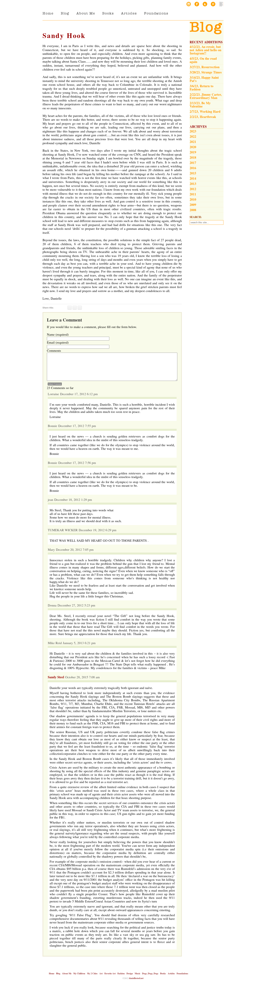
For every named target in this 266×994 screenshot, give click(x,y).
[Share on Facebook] (69, 308)
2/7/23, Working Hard (205, 111)
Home (48, 13)
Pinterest (213, 4)
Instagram (188, 4)
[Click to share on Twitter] (75, 308)
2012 (193, 189)
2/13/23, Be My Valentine (200, 105)
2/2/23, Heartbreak (203, 116)
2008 (193, 210)
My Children (79, 973)
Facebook (197, 4)
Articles (129, 13)
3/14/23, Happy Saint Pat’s (204, 79)
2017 (193, 162)
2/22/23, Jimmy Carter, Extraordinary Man (206, 96)
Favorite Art (110, 973)
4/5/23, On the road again (203, 60)
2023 (193, 131)
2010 (193, 199)
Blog (65, 13)
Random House (221, 4)
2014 (193, 178)
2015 (193, 173)
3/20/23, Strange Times (206, 72)
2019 (193, 152)
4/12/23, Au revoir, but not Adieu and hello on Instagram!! (205, 50)
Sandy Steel (56, 677)
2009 (193, 204)
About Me (85, 13)
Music (137, 973)
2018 (193, 157)
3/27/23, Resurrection (204, 67)
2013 (193, 183)
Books (108, 13)
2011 (193, 194)
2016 (193, 168)
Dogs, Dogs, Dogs (150, 973)
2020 (193, 147)
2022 (193, 136)
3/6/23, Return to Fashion (201, 88)
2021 (193, 141)
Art (101, 973)
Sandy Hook (64, 35)
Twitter (205, 4)
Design (129, 973)
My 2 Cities (92, 973)
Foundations (156, 13)
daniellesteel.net (136, 978)
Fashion (121, 973)
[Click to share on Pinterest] (80, 308)
